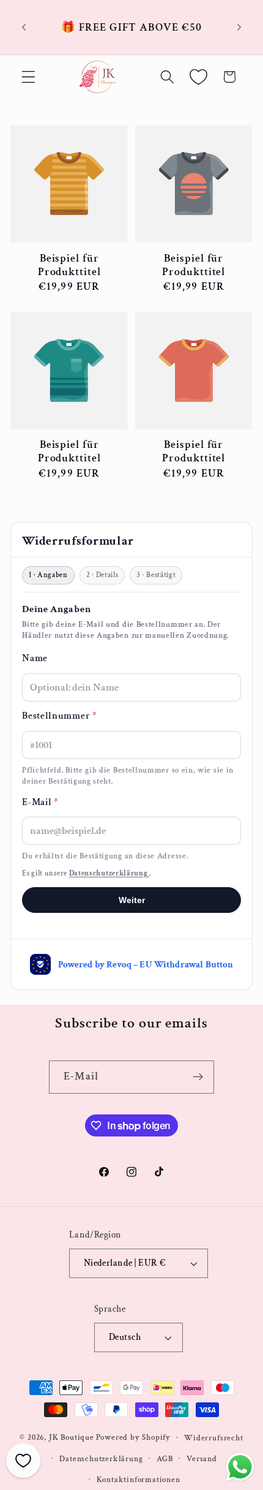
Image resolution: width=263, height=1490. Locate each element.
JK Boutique (71, 1437)
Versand (202, 1459)
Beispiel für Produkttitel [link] (69, 265)
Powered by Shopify (133, 1437)
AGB (165, 1459)
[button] (28, 77)
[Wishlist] (198, 77)
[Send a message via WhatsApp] (240, 1467)
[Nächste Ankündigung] (239, 27)
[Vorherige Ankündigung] (23, 27)
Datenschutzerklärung (101, 1459)
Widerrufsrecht (213, 1438)
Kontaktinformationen (138, 1479)
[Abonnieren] (197, 1077)
